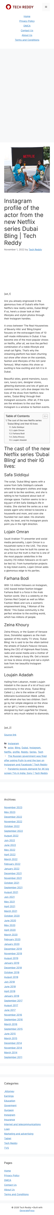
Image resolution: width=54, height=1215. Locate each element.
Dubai (25, 747)
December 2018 (13, 967)
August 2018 (11, 977)
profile (16, 752)
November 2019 (13, 953)
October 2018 (11, 972)
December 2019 (13, 948)
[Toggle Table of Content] (44, 416)
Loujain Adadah (20, 440)
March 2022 (10, 859)
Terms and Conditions (27, 40)
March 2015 (10, 1038)
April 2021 (9, 906)
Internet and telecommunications (22, 1124)
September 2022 (13, 831)
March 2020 (11, 934)
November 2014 (13, 1047)
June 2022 (10, 845)
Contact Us (27, 30)
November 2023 (13, 807)
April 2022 (10, 854)
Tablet (7, 1138)
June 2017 (10, 1010)
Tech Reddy (10, 1143)
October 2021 (11, 882)
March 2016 (10, 1024)
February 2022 (12, 864)
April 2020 (10, 930)
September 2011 (13, 1057)
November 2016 (13, 1014)
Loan (7, 1129)
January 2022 (11, 868)
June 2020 (10, 920)
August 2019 (11, 958)
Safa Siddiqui (18, 427)
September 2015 (13, 1029)
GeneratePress (27, 1210)
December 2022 (13, 816)
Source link (10, 734)
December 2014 (13, 1043)
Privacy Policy (27, 21)
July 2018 (9, 981)
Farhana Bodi (19, 433)
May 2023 (9, 812)
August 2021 (11, 892)
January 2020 (12, 944)
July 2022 (9, 840)
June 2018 (10, 986)
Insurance (9, 1119)
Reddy (24, 752)
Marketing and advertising (18, 1133)
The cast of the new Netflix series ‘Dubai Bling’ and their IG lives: (24, 422)
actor (10, 747)
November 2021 (13, 878)
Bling (17, 747)
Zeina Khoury (19, 437)
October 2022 (12, 826)
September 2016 (13, 1019)
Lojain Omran (18, 430)
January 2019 (11, 963)
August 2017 (11, 1005)
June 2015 (10, 1033)
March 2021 (10, 911)
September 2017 (13, 1000)
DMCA (27, 25)
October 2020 (12, 915)
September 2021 (13, 887)
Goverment (10, 1105)
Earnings (9, 1096)
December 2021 (13, 873)
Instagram (13, 743)
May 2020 (9, 925)
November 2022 (13, 821)
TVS (6, 1148)
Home (27, 16)
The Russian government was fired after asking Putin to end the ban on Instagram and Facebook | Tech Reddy (25, 760)
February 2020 (12, 939)
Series (32, 752)
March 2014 (10, 1052)
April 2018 (9, 991)
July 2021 (9, 897)
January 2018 (11, 996)
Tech (40, 752)
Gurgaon (9, 1110)
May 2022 (9, 849)
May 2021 (9, 901)
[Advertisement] (27, 78)
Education (9, 1100)
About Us (27, 35)
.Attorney (9, 1091)
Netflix (7, 752)
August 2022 (11, 835)
